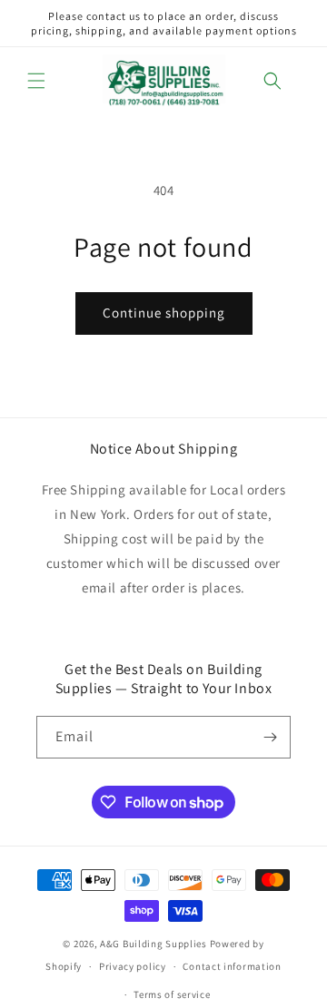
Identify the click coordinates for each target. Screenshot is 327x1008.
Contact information (232, 966)
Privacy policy (132, 966)
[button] (36, 81)
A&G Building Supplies (153, 943)
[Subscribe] (270, 737)
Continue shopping (164, 312)
